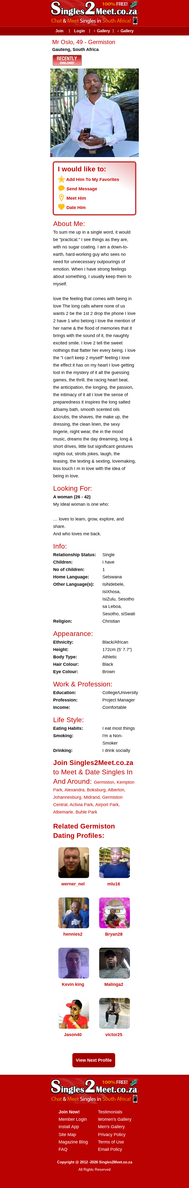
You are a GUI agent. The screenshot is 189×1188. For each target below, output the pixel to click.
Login (79, 31)
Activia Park (81, 804)
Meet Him (76, 198)
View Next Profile (94, 1060)
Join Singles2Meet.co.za (93, 762)
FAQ (63, 1149)
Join (59, 31)
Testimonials (110, 1111)
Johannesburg (67, 797)
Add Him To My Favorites (92, 179)
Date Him (76, 207)
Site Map (67, 1134)
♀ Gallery (101, 31)
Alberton (116, 789)
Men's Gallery (111, 1126)
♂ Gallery (125, 31)
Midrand (92, 797)
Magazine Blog (73, 1141)
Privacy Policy (112, 1134)
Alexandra (74, 789)
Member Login (73, 1119)
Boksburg (96, 789)
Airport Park (107, 804)
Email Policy (110, 1149)
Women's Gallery (114, 1119)
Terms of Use (111, 1141)
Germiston (104, 782)
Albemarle (63, 812)
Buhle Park (86, 812)
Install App (69, 1126)
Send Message (81, 188)
